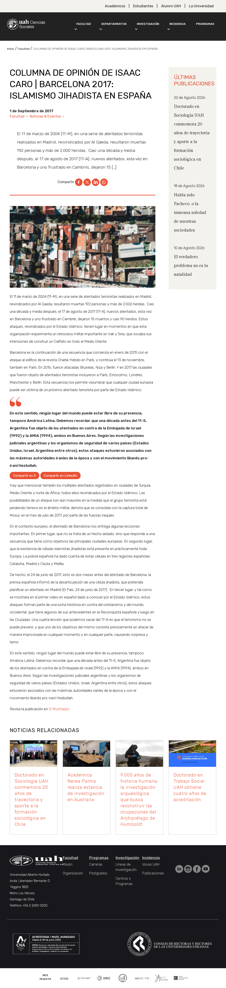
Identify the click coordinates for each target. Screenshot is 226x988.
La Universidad (201, 6)
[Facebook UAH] (197, 869)
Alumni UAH (171, 6)
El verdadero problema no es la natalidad (191, 265)
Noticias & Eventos (45, 116)
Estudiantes (143, 6)
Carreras (95, 864)
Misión (67, 864)
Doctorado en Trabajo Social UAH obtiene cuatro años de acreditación (189, 787)
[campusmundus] (142, 978)
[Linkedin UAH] (179, 869)
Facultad (83, 24)
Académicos (115, 6)
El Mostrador (59, 709)
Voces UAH (150, 864)
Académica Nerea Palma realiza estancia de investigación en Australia (86, 787)
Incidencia (177, 24)
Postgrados (98, 873)
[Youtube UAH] (206, 869)
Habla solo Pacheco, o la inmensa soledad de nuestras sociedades (190, 212)
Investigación (148, 24)
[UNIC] (103, 978)
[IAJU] (84, 978)
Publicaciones (153, 873)
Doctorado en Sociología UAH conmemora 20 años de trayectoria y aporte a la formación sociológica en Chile (32, 799)
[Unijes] (181, 978)
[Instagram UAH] (188, 869)
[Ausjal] (65, 978)
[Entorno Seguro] (123, 978)
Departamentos (114, 24)
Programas (205, 24)
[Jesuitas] (161, 978)
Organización (73, 873)
